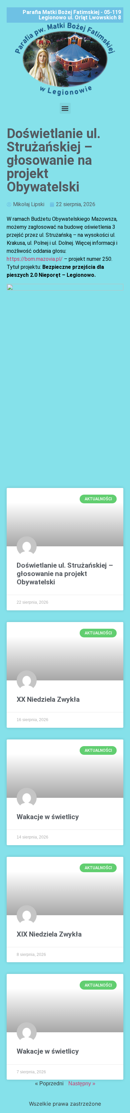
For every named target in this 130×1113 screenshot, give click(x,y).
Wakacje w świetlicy (48, 817)
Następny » (81, 1083)
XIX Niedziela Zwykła (49, 934)
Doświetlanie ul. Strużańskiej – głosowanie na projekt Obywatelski (65, 573)
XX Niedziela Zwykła (48, 699)
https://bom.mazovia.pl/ (35, 259)
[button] (65, 108)
